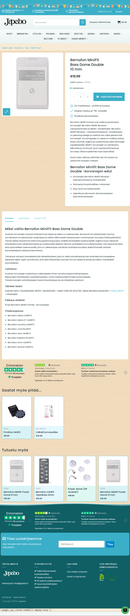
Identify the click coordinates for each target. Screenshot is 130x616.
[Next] (128, 480)
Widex (117, 33)
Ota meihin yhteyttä (77, 571)
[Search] (82, 22)
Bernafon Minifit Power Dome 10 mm (113, 493)
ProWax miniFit (12, 432)
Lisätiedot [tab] (24, 218)
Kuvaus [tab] (9, 218)
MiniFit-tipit (36, 48)
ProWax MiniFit (116, 290)
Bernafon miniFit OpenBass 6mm (45, 493)
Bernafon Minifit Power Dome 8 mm (16, 493)
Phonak (50, 33)
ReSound (64, 33)
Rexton (78, 33)
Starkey (62, 38)
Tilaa (110, 544)
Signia (91, 33)
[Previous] (2, 480)
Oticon (37, 33)
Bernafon (22, 33)
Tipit (27, 48)
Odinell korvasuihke (47, 432)
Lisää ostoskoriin (111, 97)
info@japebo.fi (21, 583)
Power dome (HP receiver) (77, 490)
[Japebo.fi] (15, 22)
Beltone (48, 38)
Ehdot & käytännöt (76, 576)
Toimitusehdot (19, 597)
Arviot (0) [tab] (40, 218)
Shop (9, 33)
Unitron (104, 33)
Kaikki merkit (79, 38)
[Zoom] (6, 111)
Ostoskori (6, 597)
